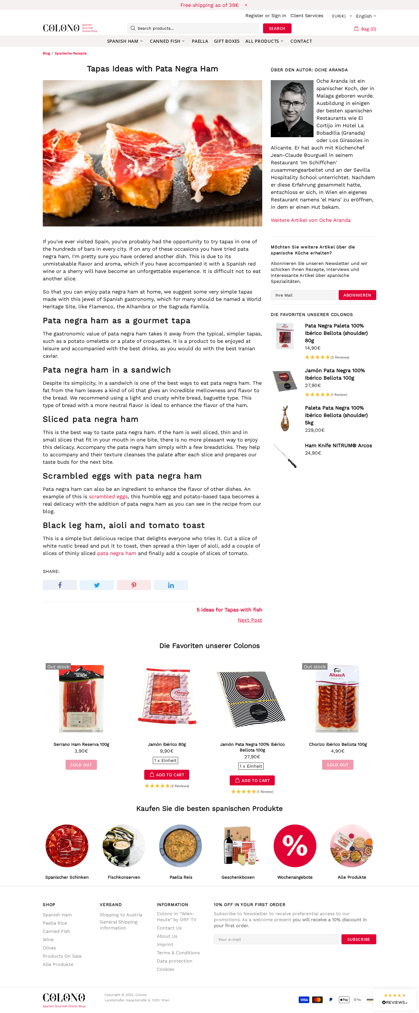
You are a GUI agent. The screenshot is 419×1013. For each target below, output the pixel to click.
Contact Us (169, 928)
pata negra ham (116, 553)
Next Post (250, 620)
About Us (167, 936)
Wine (48, 939)
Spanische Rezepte (71, 53)
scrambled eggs (108, 496)
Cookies (165, 969)
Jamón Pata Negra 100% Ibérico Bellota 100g (335, 374)
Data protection (174, 961)
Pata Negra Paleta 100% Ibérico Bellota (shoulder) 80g (336, 333)
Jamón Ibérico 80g (167, 744)
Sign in (278, 15)
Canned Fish (56, 931)
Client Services (306, 15)
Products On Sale (62, 956)
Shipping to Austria (121, 914)
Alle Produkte (58, 964)
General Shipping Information (118, 925)
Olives (49, 948)
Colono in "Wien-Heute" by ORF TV (176, 916)
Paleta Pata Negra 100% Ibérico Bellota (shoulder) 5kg (336, 415)
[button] (327, 357)
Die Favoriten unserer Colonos (209, 646)
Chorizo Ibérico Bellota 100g (338, 744)
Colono (52, 28)
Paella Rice (55, 923)
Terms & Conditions (178, 952)
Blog (46, 53)
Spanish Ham (57, 914)
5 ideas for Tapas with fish (229, 610)
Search (277, 28)
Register (254, 15)
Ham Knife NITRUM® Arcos (338, 445)
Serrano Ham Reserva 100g (81, 744)
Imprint (165, 944)
